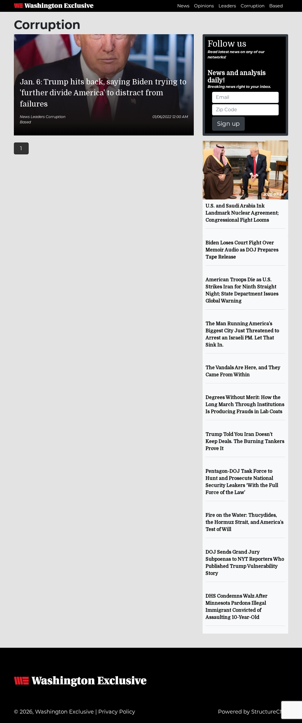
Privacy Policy (116, 712)
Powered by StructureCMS (253, 712)
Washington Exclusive (53, 6)
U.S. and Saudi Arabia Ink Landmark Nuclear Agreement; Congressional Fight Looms (242, 213)
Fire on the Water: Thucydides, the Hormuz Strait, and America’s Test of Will (244, 522)
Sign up (228, 123)
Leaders (227, 6)
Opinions (204, 6)
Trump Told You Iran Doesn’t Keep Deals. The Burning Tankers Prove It (245, 441)
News (183, 6)
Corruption (253, 6)
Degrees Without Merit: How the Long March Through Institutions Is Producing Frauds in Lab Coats (245, 404)
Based (276, 6)
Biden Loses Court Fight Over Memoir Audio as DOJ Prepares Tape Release (242, 250)
